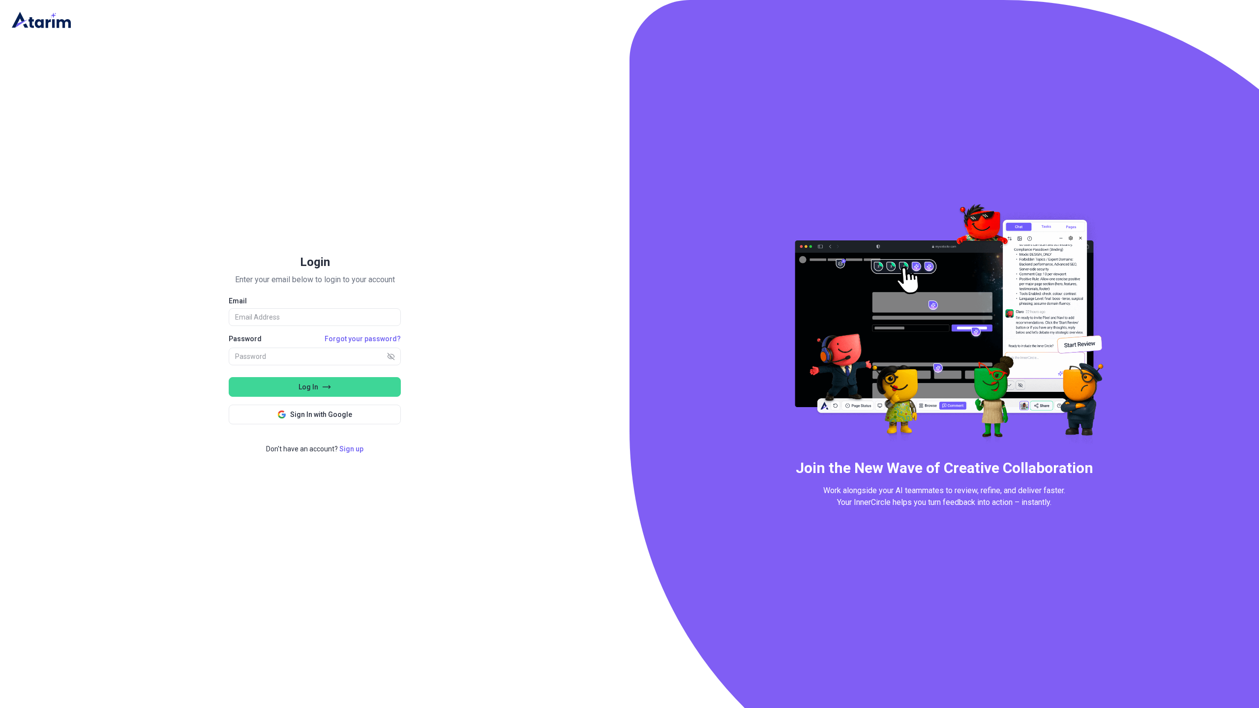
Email (238, 301)
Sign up (351, 449)
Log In (308, 387)
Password (245, 339)
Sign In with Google (321, 414)
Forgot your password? (363, 339)
